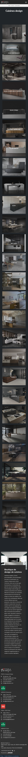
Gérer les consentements (14, 756)
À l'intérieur (14, 148)
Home (9, 5)
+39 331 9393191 (7, 717)
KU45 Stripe (14, 110)
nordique (14, 224)
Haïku (14, 453)
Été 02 (14, 301)
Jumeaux (14, 434)
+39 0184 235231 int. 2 (8, 698)
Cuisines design (17, 5)
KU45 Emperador (14, 53)
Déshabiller (14, 529)
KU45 (14, 205)
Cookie (5, 756)
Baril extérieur (14, 472)
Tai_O (14, 72)
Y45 (14, 186)
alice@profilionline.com (8, 701)
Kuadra (14, 510)
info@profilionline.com (8, 683)
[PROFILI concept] (14, 670)
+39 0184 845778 (7, 734)
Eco (14, 167)
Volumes (14, 243)
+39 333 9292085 (7, 736)
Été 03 (14, 282)
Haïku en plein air (14, 491)
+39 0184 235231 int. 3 (8, 716)
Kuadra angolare (14, 129)
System (14, 34)
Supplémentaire (14, 339)
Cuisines (12, 5)
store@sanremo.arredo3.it (9, 737)
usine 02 (14, 377)
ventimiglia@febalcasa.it (8, 719)
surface (14, 263)
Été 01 (14, 320)
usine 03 (14, 358)
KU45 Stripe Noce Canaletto (14, 91)
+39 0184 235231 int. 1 (8, 679)
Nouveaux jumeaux (14, 415)
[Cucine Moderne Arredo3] (14, 688)
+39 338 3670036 (7, 699)
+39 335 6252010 (7, 681)
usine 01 (14, 396)
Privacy (1, 756)
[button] (12, 19)
